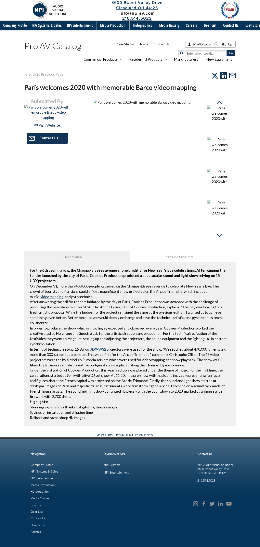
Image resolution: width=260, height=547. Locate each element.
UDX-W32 (98, 349)
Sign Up (226, 44)
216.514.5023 (206, 480)
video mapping (51, 296)
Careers (35, 505)
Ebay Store (37, 525)
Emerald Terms (105, 434)
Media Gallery (40, 498)
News (144, 44)
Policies (35, 532)
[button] (14, 25)
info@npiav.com (137, 13)
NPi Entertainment (42, 478)
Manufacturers (186, 59)
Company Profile (41, 465)
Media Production (42, 485)
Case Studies (125, 44)
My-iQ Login (202, 44)
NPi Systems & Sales (44, 471)
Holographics (39, 491)
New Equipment (219, 59)
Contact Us (161, 44)
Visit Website (49, 125)
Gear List (36, 512)
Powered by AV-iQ (143, 434)
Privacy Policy (123, 434)
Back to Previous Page (46, 74)
